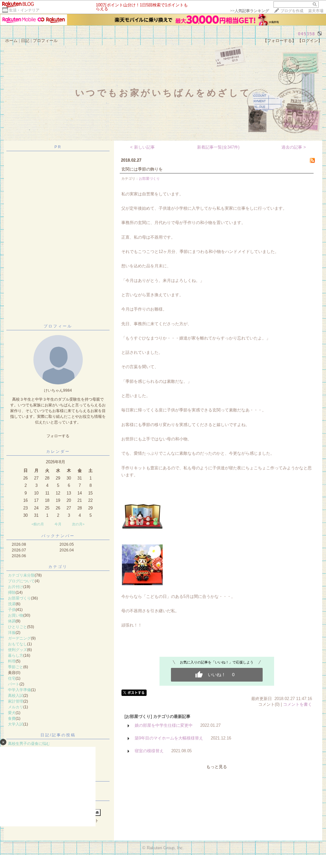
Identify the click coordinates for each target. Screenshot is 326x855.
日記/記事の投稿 (58, 735)
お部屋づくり (19, 598)
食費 (12, 718)
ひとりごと (17, 627)
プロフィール (45, 40)
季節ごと (15, 667)
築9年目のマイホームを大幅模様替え (169, 738)
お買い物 (15, 615)
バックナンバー (58, 536)
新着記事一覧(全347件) (218, 147)
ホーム (11, 40)
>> (249, 11)
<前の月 (38, 524)
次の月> (78, 524)
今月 (57, 524)
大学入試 (15, 724)
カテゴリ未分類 (21, 575)
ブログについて (21, 581)
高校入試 (15, 695)
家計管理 (15, 701)
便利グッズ (17, 650)
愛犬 (12, 713)
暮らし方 (15, 655)
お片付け (15, 587)
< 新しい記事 (142, 147)
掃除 (12, 592)
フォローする (57, 436)
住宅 (12, 678)
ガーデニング (19, 638)
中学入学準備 (19, 690)
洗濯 (12, 604)
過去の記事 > (293, 147)
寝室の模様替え (149, 750)
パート (13, 684)
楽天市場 (315, 11)
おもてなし (17, 644)
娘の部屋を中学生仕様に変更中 (164, 725)
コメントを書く (297, 704)
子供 (12, 609)
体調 (12, 621)
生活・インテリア (24, 10)
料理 (12, 661)
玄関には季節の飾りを (142, 169)
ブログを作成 (291, 11)
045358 (306, 34)
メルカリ (15, 707)
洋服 (12, 632)
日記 (25, 40)
